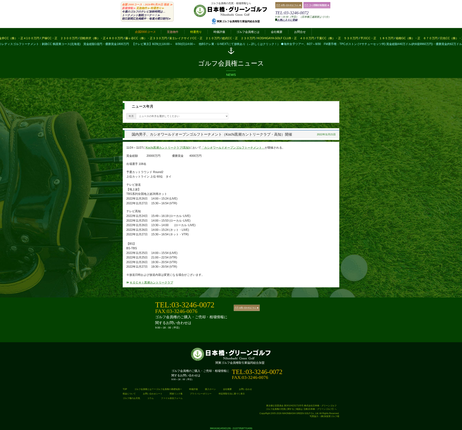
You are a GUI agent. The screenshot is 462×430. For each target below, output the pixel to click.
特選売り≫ (157, 8)
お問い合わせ (245, 389)
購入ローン (210, 389)
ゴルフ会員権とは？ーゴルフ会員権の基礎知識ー (158, 389)
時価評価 (193, 389)
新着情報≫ (129, 8)
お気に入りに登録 (287, 20)
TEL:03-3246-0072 (292, 12)
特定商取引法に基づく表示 (232, 393)
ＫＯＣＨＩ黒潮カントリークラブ (151, 282)
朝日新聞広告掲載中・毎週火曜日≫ (146, 18)
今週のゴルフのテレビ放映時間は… (143, 11)
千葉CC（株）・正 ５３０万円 (284, 38)
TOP (125, 389)
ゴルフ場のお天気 (131, 398)
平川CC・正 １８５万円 (324, 38)
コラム (150, 398)
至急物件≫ (143, 8)
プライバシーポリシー (201, 393)
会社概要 (227, 389)
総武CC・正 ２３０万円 (185, 38)
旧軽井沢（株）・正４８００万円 (48, 38)
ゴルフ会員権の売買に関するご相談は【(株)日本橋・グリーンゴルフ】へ (301, 409)
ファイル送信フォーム (172, 398)
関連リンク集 (176, 393)
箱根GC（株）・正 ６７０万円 (363, 38)
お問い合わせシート (152, 393)
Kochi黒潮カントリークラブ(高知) (168, 147)
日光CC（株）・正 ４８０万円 (407, 38)
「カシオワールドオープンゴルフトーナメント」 (233, 147)
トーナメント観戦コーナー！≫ (141, 15)
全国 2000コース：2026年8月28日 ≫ (147, 4)
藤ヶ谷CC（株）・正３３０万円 (93, 38)
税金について (129, 393)
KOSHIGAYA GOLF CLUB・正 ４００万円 (232, 38)
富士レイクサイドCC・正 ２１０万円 (141, 38)
